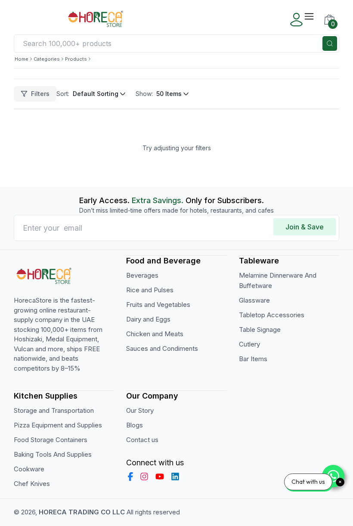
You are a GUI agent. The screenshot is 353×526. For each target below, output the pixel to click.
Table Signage (260, 329)
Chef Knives (32, 484)
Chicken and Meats (154, 334)
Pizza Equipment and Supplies (58, 425)
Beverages (142, 275)
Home (21, 59)
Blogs (134, 425)
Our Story (140, 410)
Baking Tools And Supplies (53, 454)
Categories (47, 59)
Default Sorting (95, 93)
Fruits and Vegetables (158, 304)
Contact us (142, 440)
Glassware (254, 300)
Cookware (29, 469)
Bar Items (253, 359)
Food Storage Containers (50, 440)
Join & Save (304, 227)
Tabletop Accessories (271, 315)
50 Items (169, 93)
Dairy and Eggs (148, 319)
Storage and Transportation (54, 410)
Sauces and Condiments (162, 348)
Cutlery (249, 344)
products (76, 59)
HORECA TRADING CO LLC (82, 512)
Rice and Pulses (149, 290)
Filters (40, 93)
